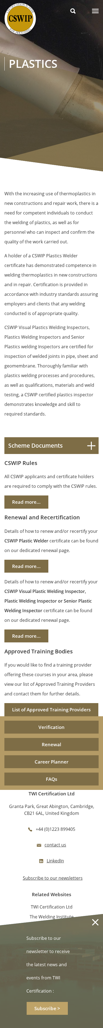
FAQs (51, 779)
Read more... (26, 502)
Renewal (51, 744)
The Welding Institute (52, 917)
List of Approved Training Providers (51, 709)
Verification (51, 727)
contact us (55, 845)
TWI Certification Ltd (52, 907)
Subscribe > (47, 1008)
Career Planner (51, 762)
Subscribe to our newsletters (53, 878)
